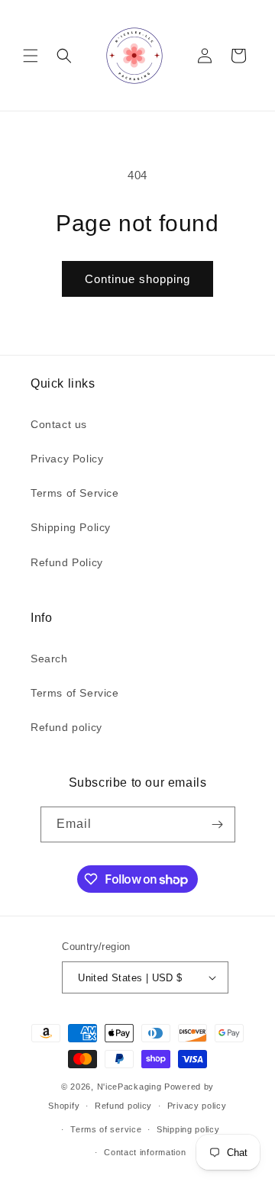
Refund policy (66, 727)
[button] (30, 55)
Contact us (59, 424)
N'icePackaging (129, 1086)
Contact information (145, 1152)
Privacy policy (197, 1105)
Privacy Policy (67, 458)
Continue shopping (137, 278)
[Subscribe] (218, 824)
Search (49, 658)
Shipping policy (188, 1129)
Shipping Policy (71, 527)
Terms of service (105, 1129)
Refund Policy (67, 562)
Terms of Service (75, 493)
